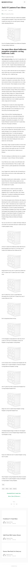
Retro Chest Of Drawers (14, 496)
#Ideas (7, 488)
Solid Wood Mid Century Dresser (12, 535)
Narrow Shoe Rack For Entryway (12, 551)
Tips (3, 484)
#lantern (14, 488)
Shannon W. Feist (9, 522)
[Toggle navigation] (24, 2)
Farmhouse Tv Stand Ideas (10, 518)
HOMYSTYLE (7, 2)
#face (3, 488)
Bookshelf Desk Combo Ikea (14, 493)
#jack (11, 488)
